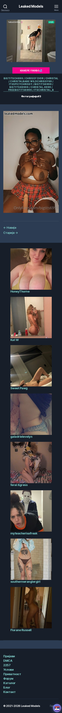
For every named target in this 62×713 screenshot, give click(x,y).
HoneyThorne (20, 291)
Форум (8, 678)
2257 (6, 665)
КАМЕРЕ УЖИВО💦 (31, 70)
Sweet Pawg (19, 388)
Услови (8, 669)
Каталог (9, 683)
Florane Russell (21, 630)
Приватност (12, 674)
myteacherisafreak (23, 533)
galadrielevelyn (21, 436)
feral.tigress (19, 485)
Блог (6, 687)
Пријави (9, 656)
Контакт (9, 692)
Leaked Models (31, 6)
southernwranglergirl (25, 581)
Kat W (14, 340)
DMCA (7, 660)
